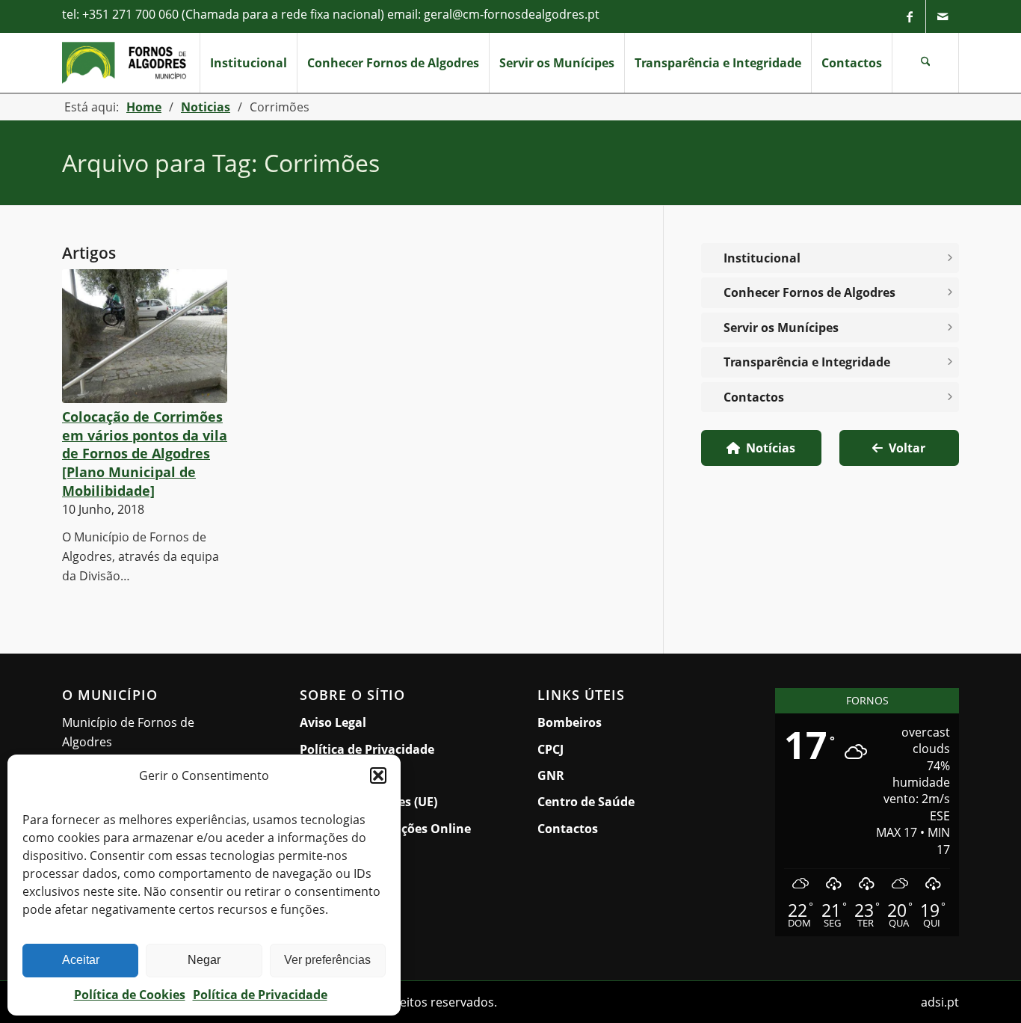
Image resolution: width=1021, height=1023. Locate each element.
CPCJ (550, 749)
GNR (550, 775)
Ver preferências (327, 959)
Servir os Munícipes (787, 330)
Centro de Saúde (586, 801)
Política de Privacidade (260, 994)
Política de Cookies (129, 994)
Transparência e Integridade (807, 362)
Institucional (762, 258)
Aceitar (80, 959)
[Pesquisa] (925, 63)
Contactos (754, 397)
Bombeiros (569, 722)
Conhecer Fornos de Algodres (809, 292)
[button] (378, 775)
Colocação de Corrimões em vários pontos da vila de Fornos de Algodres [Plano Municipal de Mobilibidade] (144, 454)
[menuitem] (248, 63)
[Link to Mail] (942, 16)
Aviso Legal (333, 722)
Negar (204, 959)
